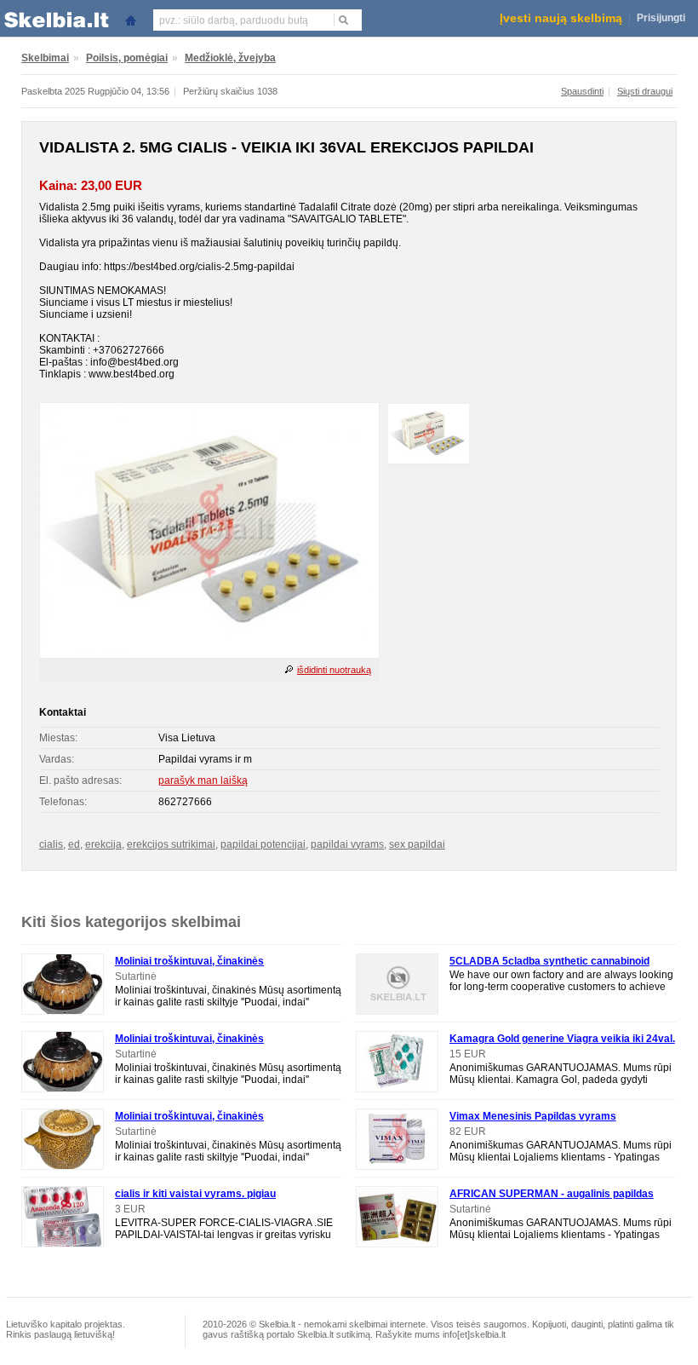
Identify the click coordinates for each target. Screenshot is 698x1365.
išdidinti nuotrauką (334, 670)
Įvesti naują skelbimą (561, 18)
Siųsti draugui (644, 91)
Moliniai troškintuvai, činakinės (189, 961)
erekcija (103, 844)
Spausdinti (582, 91)
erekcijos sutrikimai (171, 844)
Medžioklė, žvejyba (230, 58)
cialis (51, 844)
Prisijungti (661, 18)
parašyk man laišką (203, 780)
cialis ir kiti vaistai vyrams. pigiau (195, 1194)
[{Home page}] (130, 19)
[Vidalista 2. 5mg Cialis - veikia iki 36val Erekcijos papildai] (209, 654)
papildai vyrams (347, 844)
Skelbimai (45, 58)
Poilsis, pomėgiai (127, 58)
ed (74, 844)
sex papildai (417, 844)
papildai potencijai (263, 844)
